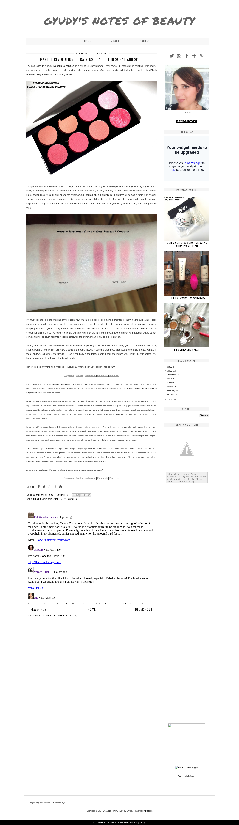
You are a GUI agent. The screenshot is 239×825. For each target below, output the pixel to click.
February (171, 390)
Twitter (79, 375)
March (170, 386)
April (169, 382)
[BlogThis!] (78, 495)
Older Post (144, 609)
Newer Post (39, 609)
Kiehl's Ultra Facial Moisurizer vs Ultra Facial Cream (187, 244)
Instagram (90, 375)
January (171, 394)
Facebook (102, 375)
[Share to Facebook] (85, 495)
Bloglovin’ (69, 375)
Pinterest (114, 375)
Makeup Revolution (49, 499)
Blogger (148, 811)
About (115, 41)
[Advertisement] (186, 544)
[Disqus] (91, 557)
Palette (63, 499)
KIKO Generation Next (186, 349)
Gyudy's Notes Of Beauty (119, 20)
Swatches (72, 499)
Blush (36, 499)
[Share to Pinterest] (89, 495)
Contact (145, 41)
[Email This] (74, 495)
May (169, 378)
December (172, 374)
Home (87, 41)
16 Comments (62, 494)
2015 (170, 371)
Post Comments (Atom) (61, 615)
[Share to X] (81, 495)
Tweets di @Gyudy (186, 776)
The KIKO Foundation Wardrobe (186, 297)
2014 (170, 399)
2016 (170, 367)
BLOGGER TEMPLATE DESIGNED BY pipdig (119, 822)
